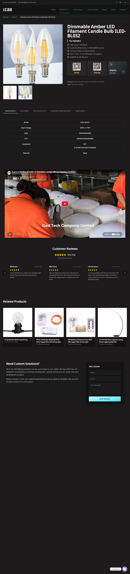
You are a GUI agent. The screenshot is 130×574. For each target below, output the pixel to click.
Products (14, 17)
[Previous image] (6, 54)
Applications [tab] (80, 111)
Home (7, 17)
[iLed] (7, 9)
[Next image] (59, 54)
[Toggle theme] (125, 2)
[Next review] (125, 273)
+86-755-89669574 (10, 2)
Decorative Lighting (77, 84)
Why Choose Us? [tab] (39, 111)
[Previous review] (5, 273)
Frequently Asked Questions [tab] (60, 111)
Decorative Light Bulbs (97, 82)
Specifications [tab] (10, 111)
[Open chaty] (124, 569)
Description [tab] (24, 111)
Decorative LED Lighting (81, 82)
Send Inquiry (104, 399)
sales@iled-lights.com (28, 2)
